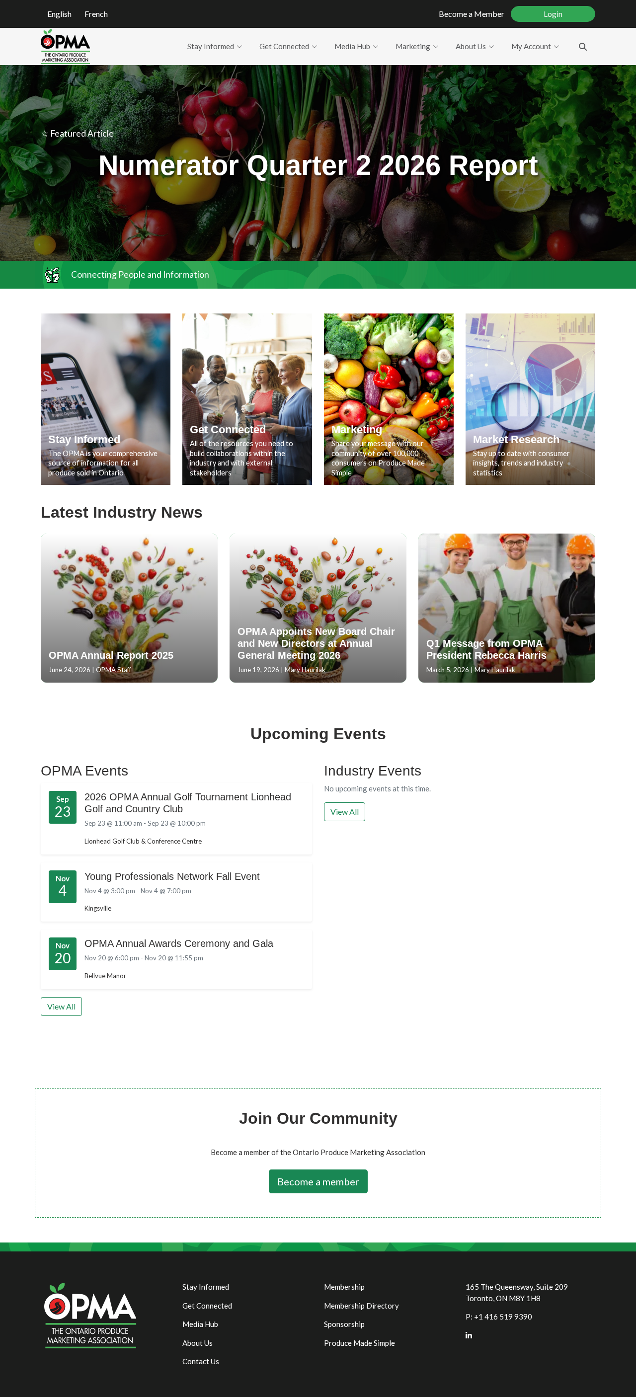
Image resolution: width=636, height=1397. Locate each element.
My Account (531, 46)
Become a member (318, 1181)
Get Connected (284, 46)
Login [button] (553, 13)
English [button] (59, 13)
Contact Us (200, 1361)
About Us (471, 46)
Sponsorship (344, 1323)
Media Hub (352, 46)
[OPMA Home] (65, 47)
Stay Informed (210, 46)
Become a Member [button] (471, 13)
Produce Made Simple (359, 1342)
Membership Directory (361, 1305)
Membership (344, 1286)
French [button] (96, 13)
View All (61, 1006)
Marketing (413, 46)
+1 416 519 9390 (503, 1316)
